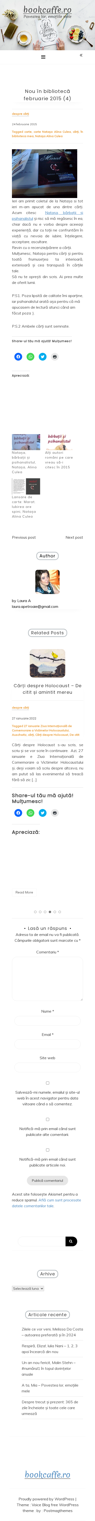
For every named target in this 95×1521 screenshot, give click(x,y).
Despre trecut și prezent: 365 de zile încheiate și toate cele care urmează (50, 1407)
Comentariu (47, 952)
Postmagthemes (58, 1510)
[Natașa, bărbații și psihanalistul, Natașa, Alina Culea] (26, 442)
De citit (74, 734)
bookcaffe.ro (47, 10)
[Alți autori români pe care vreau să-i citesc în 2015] (59, 442)
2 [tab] (40, 912)
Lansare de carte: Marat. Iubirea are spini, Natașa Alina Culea (24, 507)
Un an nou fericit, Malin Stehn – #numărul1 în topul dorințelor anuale (49, 1368)
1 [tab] (35, 912)
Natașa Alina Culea (49, 136)
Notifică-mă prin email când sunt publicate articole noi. (47, 1162)
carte (28, 131)
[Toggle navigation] (43, 57)
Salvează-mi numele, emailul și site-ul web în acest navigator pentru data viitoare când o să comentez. (47, 1098)
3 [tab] (45, 912)
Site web (47, 1057)
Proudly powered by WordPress (47, 1498)
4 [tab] (50, 912)
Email (48, 1034)
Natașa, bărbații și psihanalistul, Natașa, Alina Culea (24, 462)
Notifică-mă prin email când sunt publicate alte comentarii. (47, 1131)
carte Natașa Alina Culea (52, 131)
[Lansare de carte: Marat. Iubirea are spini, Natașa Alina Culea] (26, 486)
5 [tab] (55, 912)
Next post (74, 537)
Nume (47, 1011)
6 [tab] (59, 912)
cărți (76, 131)
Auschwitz (19, 734)
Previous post (24, 537)
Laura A (24, 600)
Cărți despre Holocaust (51, 734)
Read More (24, 892)
